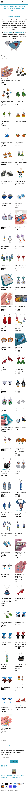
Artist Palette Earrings (7, 226)
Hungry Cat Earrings (6, 162)
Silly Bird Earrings (5, 246)
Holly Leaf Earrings (6, 409)
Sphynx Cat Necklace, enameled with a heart (7, 428)
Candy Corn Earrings (20, 121)
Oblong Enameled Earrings (6, 327)
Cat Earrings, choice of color (7, 102)
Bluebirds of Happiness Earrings (6, 708)
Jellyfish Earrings (19, 246)
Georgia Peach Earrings (19, 143)
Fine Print (9, 775)
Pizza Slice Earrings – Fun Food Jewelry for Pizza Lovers (20, 553)
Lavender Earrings (19, 533)
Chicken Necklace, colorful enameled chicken (20, 183)
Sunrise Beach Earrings (18, 204)
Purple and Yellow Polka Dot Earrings (6, 729)
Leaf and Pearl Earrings (5, 122)
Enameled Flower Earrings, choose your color (7, 80)
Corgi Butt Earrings (6, 347)
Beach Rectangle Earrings (5, 553)
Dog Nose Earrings (6, 390)
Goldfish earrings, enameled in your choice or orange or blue (20, 450)
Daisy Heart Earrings (20, 287)
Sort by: (3, 56)
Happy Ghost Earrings (7, 287)
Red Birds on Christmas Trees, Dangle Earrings (19, 369)
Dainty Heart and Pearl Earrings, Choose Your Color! (21, 267)
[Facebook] (2, 766)
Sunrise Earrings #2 (6, 203)
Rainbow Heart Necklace (19, 327)
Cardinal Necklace (20, 598)
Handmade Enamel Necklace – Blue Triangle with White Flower (6, 601)
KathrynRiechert (14, 790)
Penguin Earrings (19, 390)
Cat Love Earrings (6, 642)
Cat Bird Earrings (19, 622)
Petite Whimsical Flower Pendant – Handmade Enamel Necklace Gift (20, 577)
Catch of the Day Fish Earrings (7, 513)
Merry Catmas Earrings (21, 162)
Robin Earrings (5, 574)
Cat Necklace (18, 79)
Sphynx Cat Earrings (6, 181)
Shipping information (16, 777)
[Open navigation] (2, 2)
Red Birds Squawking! (20, 707)
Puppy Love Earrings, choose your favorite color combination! (20, 644)
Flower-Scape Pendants (5, 266)
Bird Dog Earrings (5, 687)
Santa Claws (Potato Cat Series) (6, 472)
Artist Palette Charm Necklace (6, 307)
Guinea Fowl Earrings (20, 427)
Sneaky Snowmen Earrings (19, 472)
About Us (16, 775)
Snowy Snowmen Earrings (5, 493)
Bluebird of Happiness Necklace (7, 143)
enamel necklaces (19, 32)
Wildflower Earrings (6, 533)
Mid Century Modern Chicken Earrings (20, 226)
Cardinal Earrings (5, 368)
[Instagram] (4, 766)
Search (3, 775)
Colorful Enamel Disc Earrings (20, 307)
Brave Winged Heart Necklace (20, 513)
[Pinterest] (6, 766)
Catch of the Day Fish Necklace (20, 493)
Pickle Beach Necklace (18, 348)
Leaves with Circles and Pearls (6, 623)
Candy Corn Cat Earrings (19, 688)
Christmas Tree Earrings (19, 102)
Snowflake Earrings (20, 409)
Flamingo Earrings (6, 448)
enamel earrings (8, 32)
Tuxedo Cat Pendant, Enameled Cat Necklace (20, 666)
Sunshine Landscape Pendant (6, 665)
